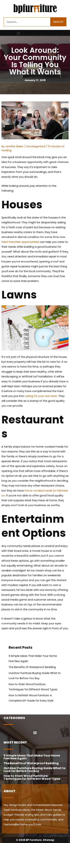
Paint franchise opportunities (20, 242)
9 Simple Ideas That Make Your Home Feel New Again (32, 756)
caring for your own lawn (41, 396)
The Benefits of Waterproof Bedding (32, 667)
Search (58, 22)
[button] (18, 33)
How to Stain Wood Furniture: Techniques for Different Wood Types (32, 777)
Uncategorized (35, 146)
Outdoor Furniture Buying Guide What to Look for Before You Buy (35, 769)
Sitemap (48, 840)
